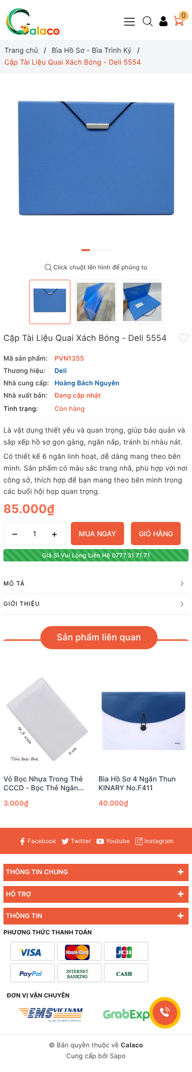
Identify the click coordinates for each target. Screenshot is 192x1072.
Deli (61, 371)
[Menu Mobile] (130, 20)
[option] (96, 166)
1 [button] (85, 250)
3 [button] (106, 250)
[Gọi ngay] (165, 1012)
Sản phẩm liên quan (99, 637)
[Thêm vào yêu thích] (184, 337)
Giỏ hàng (156, 533)
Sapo (118, 1056)
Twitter (80, 841)
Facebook (41, 841)
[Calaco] (33, 21)
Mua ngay (97, 533)
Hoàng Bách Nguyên (87, 383)
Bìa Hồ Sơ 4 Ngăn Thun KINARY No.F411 (137, 783)
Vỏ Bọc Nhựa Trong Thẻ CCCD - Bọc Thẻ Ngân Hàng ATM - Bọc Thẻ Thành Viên (43, 784)
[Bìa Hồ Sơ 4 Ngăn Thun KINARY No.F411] (143, 721)
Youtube (116, 841)
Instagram (158, 841)
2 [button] (96, 250)
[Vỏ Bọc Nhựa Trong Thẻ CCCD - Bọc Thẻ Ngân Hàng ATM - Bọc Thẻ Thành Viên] (48, 721)
